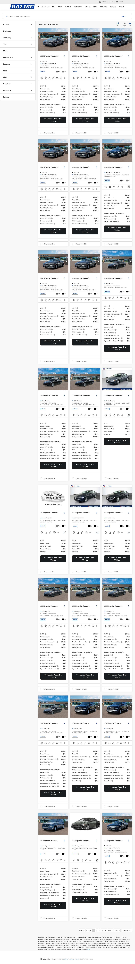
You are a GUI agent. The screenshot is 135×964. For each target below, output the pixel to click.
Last (117, 930)
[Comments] (129, 187)
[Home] (38, 7)
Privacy (77, 959)
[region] (53, 99)
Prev (89, 930)
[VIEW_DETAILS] (53, 496)
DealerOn (65, 959)
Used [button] (60, 7)
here (88, 949)
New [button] (53, 7)
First (82, 930)
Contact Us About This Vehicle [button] (53, 120)
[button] (66, 39)
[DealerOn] (45, 959)
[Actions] (64, 56)
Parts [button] (95, 7)
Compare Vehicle (49, 133)
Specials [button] (68, 7)
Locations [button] (45, 7)
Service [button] (87, 7)
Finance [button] (113, 7)
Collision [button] (103, 7)
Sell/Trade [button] (78, 7)
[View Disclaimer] (64, 78)
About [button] (121, 7)
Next (110, 930)
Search (123, 16)
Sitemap (71, 959)
